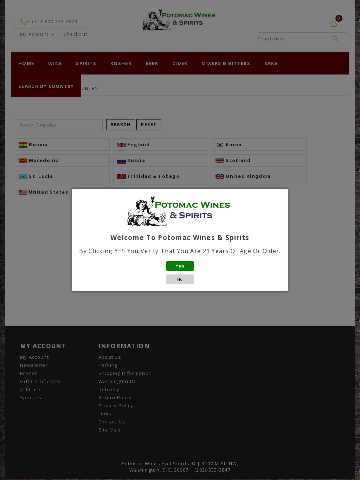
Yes (180, 266)
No (179, 279)
